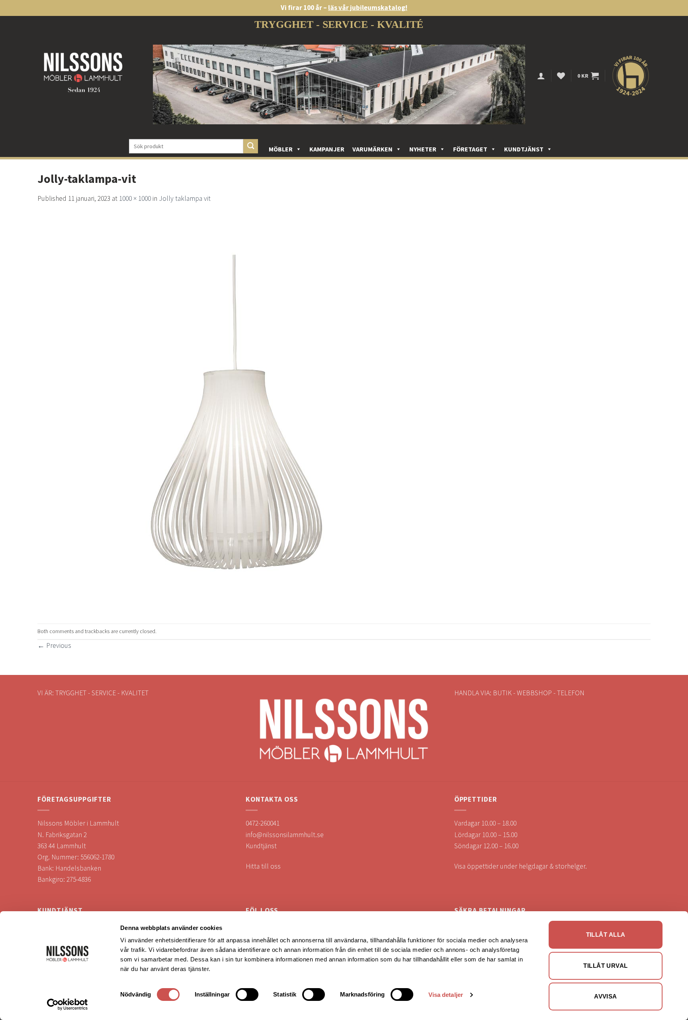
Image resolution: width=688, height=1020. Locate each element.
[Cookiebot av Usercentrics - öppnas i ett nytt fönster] (67, 1004)
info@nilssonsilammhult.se (285, 834)
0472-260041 (263, 823)
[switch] (247, 994)
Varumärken (372, 149)
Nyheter (422, 149)
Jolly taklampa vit (185, 198)
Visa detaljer (445, 994)
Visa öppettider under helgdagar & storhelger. (520, 866)
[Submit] (250, 146)
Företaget (470, 149)
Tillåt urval (605, 965)
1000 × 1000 (135, 198)
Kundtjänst (523, 149)
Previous (54, 645)
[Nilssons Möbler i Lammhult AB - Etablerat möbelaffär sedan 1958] (83, 75)
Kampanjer (326, 149)
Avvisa (605, 996)
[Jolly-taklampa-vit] (236, 413)
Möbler (281, 149)
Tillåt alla (605, 934)
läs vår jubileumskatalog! (367, 7)
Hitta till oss (263, 866)
